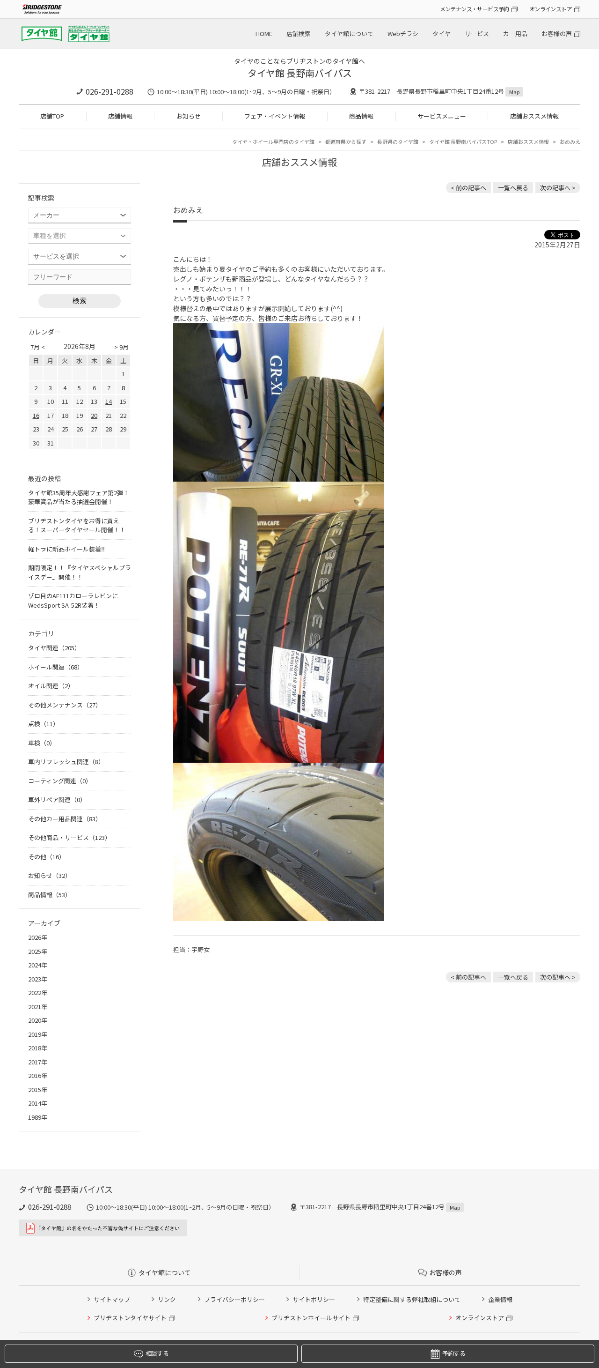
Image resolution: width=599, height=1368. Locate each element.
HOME (264, 33)
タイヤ (441, 33)
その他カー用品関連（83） (65, 818)
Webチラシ (402, 33)
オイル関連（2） (51, 685)
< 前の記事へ (468, 187)
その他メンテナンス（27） (65, 704)
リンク (167, 1299)
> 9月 (121, 346)
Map (514, 92)
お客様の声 (556, 33)
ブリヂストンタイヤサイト (130, 1317)
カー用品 (515, 33)
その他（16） (46, 856)
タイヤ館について (349, 33)
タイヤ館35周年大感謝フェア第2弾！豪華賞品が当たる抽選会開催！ (78, 497)
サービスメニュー (441, 116)
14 (108, 401)
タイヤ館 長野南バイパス (300, 73)
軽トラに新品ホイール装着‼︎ (66, 548)
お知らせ (188, 116)
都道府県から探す (345, 141)
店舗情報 (120, 116)
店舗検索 (298, 33)
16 (36, 415)
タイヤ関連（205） (54, 647)
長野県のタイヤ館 (397, 141)
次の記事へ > (558, 187)
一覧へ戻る (513, 187)
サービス (477, 33)
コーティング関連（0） (60, 780)
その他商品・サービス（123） (69, 837)
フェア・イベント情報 (274, 116)
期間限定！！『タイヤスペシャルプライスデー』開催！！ (79, 572)
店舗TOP (52, 116)
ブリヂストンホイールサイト (311, 1317)
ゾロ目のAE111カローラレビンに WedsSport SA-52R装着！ (73, 600)
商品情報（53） (49, 894)
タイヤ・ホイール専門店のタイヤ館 (273, 141)
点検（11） (43, 723)
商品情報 (361, 116)
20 (94, 415)
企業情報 (500, 1299)
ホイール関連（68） (55, 666)
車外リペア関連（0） (57, 799)
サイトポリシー (313, 1299)
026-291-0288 (109, 91)
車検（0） (42, 742)
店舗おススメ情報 (534, 116)
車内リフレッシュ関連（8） (66, 761)
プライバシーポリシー (234, 1299)
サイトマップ (112, 1299)
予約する (453, 1353)
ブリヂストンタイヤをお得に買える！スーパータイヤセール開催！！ (76, 525)
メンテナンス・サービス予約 (474, 9)
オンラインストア (550, 9)
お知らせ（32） (49, 875)
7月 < (37, 346)
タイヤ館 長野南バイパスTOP (463, 141)
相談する (157, 1353)
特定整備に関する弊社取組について (411, 1299)
